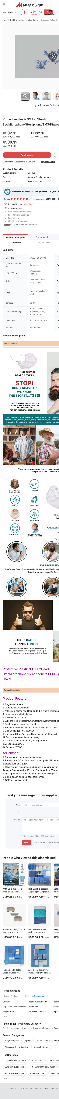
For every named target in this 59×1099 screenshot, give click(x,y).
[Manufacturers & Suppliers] (29, 4)
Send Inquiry (27, 155)
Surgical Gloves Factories (15, 1066)
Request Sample (48, 162)
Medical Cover (37, 1060)
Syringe (28, 1040)
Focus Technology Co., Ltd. (35, 1088)
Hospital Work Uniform (37, 1001)
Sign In (7, 224)
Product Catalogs (41, 996)
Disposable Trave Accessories (15, 1006)
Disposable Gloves (41, 1047)
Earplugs (6, 1001)
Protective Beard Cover (14, 1073)
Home (5, 20)
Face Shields (33, 1006)
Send (26, 842)
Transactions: (46, 198)
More (5, 1078)
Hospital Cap (8, 1011)
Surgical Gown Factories (15, 1060)
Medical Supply (32, 20)
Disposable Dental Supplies (16, 1047)
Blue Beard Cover (37, 1073)
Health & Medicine (17, 20)
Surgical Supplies (12, 1040)
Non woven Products (37, 1011)
